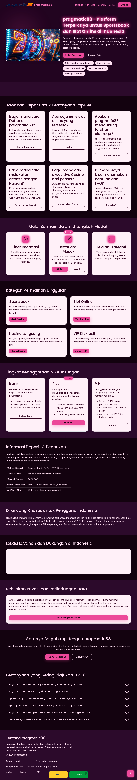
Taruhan (101, 4)
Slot (93, 4)
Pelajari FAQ (94, 55)
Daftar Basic (25, 416)
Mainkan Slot (82, 319)
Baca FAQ (111, 205)
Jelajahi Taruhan (111, 155)
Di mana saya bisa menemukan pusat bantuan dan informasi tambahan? (49, 719)
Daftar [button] (124, 4)
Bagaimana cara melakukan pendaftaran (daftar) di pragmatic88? (45, 684)
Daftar (59, 268)
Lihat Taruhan (18, 319)
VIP (87, 4)
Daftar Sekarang (73, 55)
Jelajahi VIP (81, 351)
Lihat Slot (68, 147)
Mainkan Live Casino (68, 204)
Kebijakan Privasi (93, 599)
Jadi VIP (111, 425)
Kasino (111, 4)
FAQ (37, 772)
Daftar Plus (68, 422)
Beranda (78, 4)
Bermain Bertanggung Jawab (43, 766)
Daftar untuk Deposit (26, 205)
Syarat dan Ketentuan (47, 761)
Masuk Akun (82, 656)
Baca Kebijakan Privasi (68, 617)
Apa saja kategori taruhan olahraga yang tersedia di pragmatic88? (45, 705)
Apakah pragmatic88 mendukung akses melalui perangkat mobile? (45, 698)
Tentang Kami (13, 761)
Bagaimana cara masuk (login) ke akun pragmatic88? (38, 691)
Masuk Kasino (18, 351)
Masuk (76, 269)
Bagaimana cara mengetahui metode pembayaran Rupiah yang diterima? (49, 712)
